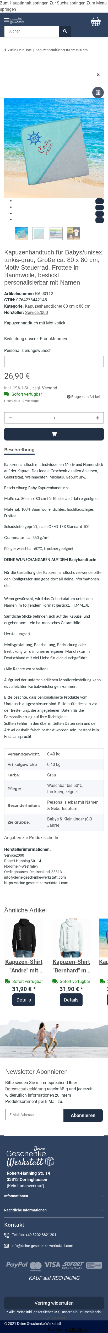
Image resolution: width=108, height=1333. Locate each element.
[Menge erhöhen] (98, 417)
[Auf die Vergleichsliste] (98, 92)
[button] (54, 1196)
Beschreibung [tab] (19, 449)
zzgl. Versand (54, 1317)
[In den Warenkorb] (8, 66)
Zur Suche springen (68, 3)
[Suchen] (65, 31)
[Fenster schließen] (98, 74)
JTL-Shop (78, 1329)
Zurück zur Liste (20, 50)
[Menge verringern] (10, 417)
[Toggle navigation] (6, 18)
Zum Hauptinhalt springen (25, 3)
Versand (49, 387)
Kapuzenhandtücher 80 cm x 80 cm (57, 306)
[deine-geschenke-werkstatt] (17, 20)
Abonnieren (83, 1115)
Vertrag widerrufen (54, 1303)
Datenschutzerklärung (25, 1088)
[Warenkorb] (96, 21)
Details (24, 1000)
